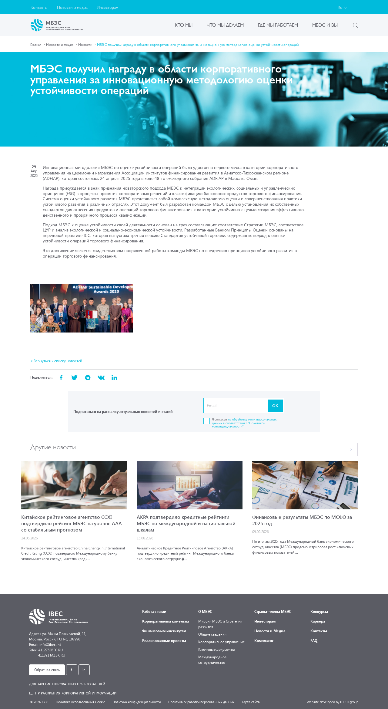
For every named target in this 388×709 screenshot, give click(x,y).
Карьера (317, 621)
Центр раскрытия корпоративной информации (73, 693)
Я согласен (244, 422)
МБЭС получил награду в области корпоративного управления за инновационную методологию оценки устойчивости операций (198, 44)
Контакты (39, 7)
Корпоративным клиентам (165, 621)
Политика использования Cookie (80, 702)
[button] (351, 449)
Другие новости (53, 446)
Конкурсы (319, 611)
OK (275, 405)
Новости (85, 44)
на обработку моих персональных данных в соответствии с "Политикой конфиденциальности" (244, 422)
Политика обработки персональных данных (201, 702)
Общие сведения (212, 634)
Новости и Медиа (269, 631)
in (83, 669)
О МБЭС (205, 611)
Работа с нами (154, 611)
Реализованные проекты (164, 640)
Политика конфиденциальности (136, 702)
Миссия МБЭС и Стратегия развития (220, 624)
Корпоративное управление (221, 642)
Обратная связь (47, 669)
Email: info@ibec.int (45, 644)
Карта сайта (251, 702)
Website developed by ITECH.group (332, 702)
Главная (36, 44)
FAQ (313, 640)
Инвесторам (107, 7)
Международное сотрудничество (212, 660)
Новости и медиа (72, 7)
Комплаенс (264, 640)
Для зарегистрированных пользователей (67, 684)
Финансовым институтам (164, 631)
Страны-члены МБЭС (272, 611)
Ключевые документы (216, 649)
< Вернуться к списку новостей (56, 361)
